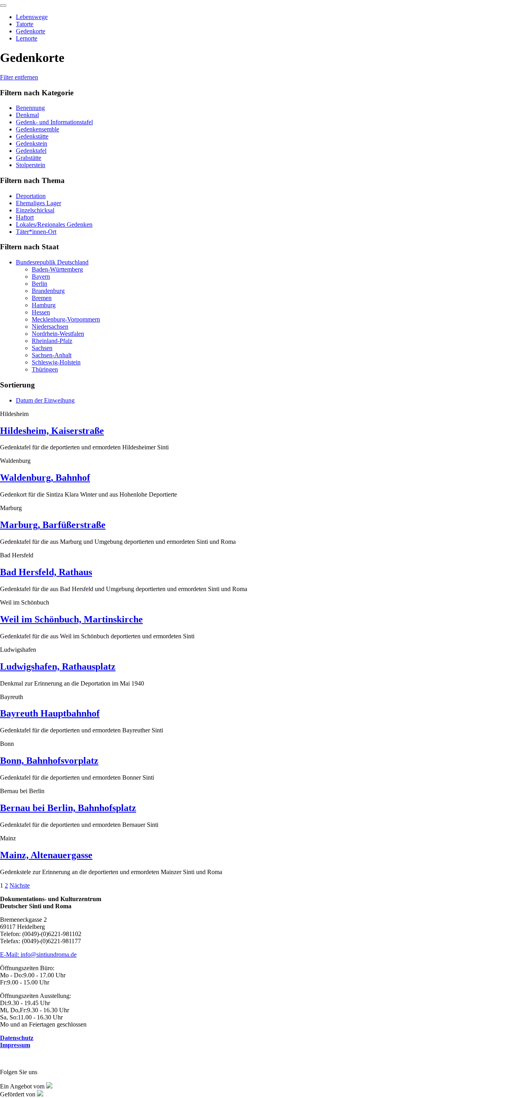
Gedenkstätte (32, 136)
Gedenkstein (31, 143)
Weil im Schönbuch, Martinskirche (71, 619)
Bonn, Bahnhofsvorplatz (49, 760)
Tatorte (24, 24)
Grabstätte (28, 157)
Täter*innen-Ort (36, 231)
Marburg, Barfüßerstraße (53, 525)
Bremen (42, 298)
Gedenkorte (30, 31)
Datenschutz (16, 1037)
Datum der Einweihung (45, 400)
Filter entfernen (19, 77)
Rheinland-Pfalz (52, 340)
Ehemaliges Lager (38, 203)
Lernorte (26, 38)
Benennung (30, 107)
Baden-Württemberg (57, 269)
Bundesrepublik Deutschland (52, 262)
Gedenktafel (31, 150)
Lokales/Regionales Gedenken (54, 224)
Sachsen (42, 348)
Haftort (25, 217)
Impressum (15, 1045)
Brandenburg (48, 290)
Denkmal (27, 115)
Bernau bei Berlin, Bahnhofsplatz (68, 808)
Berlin (39, 283)
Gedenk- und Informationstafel (54, 122)
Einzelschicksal (35, 210)
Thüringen (45, 369)
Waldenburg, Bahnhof (45, 477)
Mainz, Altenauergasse (46, 855)
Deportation (31, 196)
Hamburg (44, 305)
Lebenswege (32, 16)
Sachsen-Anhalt (51, 355)
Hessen (41, 312)
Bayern (41, 276)
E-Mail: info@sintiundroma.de (38, 954)
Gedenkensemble (37, 129)
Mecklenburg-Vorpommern (66, 319)
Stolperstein (30, 165)
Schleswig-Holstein (56, 362)
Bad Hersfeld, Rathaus (46, 572)
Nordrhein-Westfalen (58, 333)
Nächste (20, 885)
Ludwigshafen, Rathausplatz (57, 666)
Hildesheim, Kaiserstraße (52, 431)
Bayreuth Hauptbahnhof (50, 713)
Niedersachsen (50, 326)
